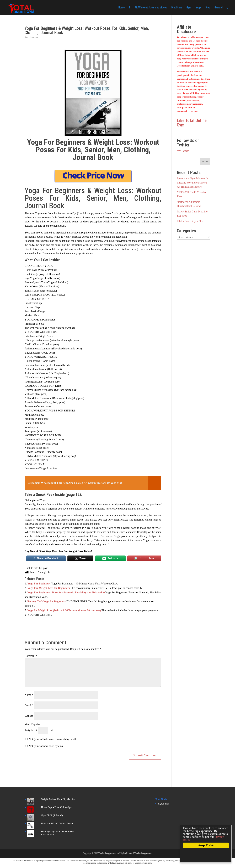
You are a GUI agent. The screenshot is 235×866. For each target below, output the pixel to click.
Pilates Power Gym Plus (190, 221)
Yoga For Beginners (39, 583)
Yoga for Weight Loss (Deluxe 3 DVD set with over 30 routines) (64, 610)
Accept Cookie (205, 845)
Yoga (198, 7)
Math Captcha (32, 724)
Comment (31, 655)
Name (29, 694)
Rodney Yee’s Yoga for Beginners (46, 601)
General (219, 7)
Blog (207, 7)
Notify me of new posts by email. (47, 746)
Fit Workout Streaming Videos (151, 7)
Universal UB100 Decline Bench (57, 823)
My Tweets (183, 150)
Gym (188, 7)
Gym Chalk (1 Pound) (52, 815)
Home (121, 7)
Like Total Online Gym (192, 123)
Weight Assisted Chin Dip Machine (58, 799)
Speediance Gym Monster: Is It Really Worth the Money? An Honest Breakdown (192, 182)
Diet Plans (176, 7)
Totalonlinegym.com (107, 853)
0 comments (34, 37)
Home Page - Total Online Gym (56, 807)
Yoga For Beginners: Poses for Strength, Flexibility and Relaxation (66, 592)
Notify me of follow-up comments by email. (52, 739)
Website (29, 715)
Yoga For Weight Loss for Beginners (48, 588)
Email (29, 705)
